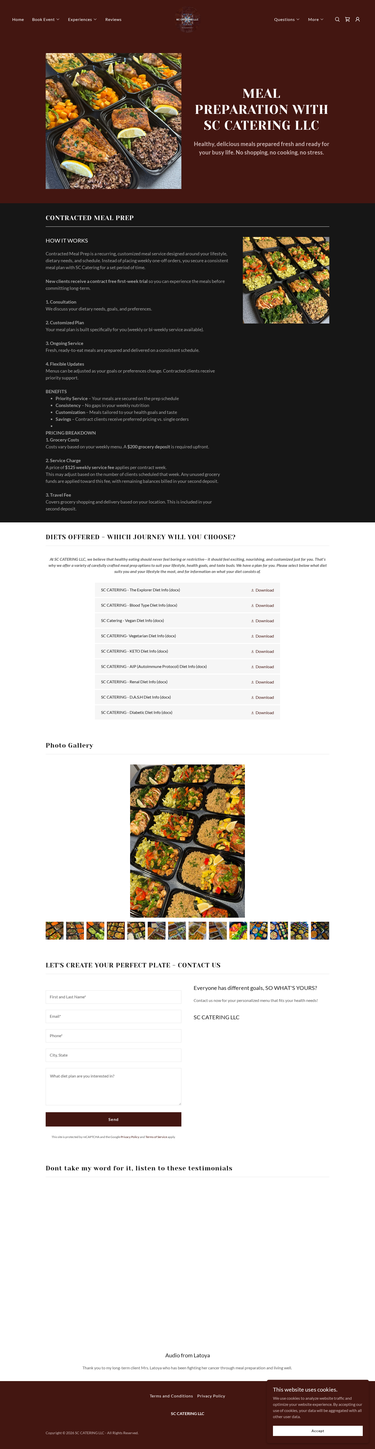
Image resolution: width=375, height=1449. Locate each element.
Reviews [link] (113, 19)
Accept (317, 1431)
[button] (46, 19)
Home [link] (18, 19)
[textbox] (113, 997)
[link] (187, 18)
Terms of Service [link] (156, 1137)
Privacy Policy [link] (130, 1137)
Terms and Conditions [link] (171, 1395)
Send (113, 1119)
